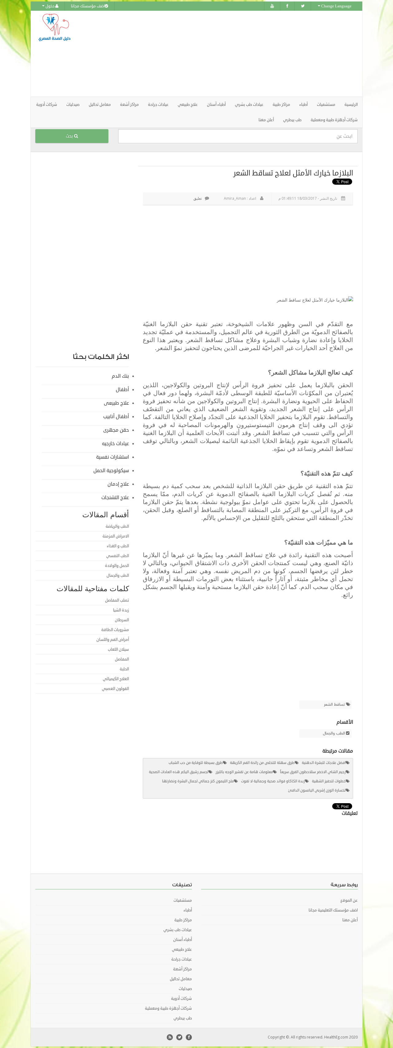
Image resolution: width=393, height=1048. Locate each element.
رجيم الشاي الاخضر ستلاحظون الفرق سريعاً (313, 772)
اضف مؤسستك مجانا (88, 6)
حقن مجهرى (116, 430)
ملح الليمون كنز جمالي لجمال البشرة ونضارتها (198, 781)
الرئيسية (351, 104)
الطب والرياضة (117, 526)
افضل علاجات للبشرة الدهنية (324, 762)
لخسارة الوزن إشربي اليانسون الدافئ (317, 790)
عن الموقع (349, 900)
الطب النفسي (117, 556)
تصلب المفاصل (117, 600)
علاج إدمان (118, 484)
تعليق (197, 198)
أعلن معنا (266, 120)
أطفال (122, 389)
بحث (70, 136)
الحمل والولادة (117, 565)
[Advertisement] (230, 54)
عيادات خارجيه (115, 443)
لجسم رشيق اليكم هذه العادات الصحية (178, 772)
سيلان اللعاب (118, 649)
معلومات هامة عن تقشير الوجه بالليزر (244, 772)
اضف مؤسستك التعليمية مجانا (333, 910)
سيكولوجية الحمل (111, 470)
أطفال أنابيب (116, 416)
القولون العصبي (115, 689)
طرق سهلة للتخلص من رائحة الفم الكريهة (262, 762)
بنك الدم (120, 376)
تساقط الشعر (335, 704)
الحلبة (124, 669)
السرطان (122, 620)
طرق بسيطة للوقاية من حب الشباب (196, 762)
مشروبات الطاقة (115, 630)
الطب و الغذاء (118, 546)
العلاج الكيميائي (116, 679)
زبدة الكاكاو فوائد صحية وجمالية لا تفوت (273, 781)
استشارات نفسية (112, 457)
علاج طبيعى (116, 403)
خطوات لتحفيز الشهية (329, 781)
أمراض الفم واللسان (112, 639)
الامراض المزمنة (116, 536)
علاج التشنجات (115, 497)
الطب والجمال (334, 733)
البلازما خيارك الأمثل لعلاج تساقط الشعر (293, 173)
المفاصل (122, 659)
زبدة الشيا (121, 610)
